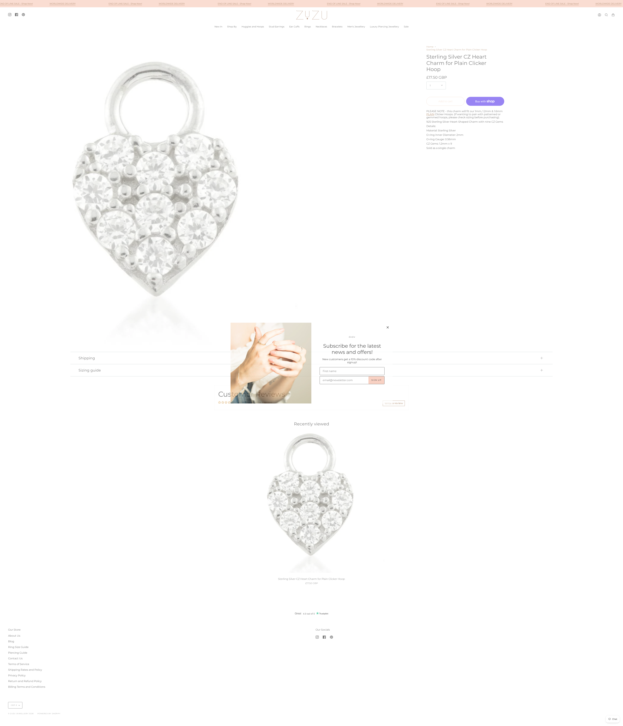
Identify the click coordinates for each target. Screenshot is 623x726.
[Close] (387, 327)
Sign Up (376, 380)
